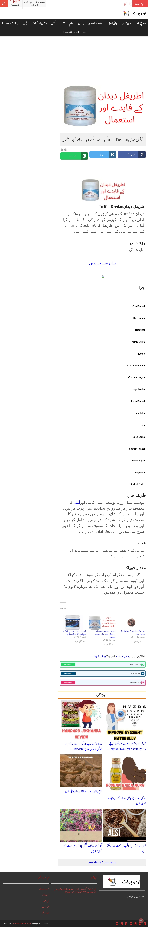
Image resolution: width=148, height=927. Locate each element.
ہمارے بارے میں (44, 888)
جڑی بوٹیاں (126, 23)
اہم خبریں (81, 889)
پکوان (25, 23)
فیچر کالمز (76, 892)
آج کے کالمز (92, 889)
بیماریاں (81, 23)
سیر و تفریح (86, 892)
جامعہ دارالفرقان (95, 23)
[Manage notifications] (141, 920)
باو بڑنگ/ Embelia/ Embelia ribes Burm (133, 632)
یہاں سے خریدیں (102, 263)
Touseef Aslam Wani (22, 924)
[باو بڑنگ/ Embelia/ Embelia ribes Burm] (131, 622)
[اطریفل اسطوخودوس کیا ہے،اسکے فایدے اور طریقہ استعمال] (102, 622)
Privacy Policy (10, 23)
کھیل (53, 23)
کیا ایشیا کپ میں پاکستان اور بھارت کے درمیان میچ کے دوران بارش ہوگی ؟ (97, 4)
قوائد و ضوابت (45, 907)
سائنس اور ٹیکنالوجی (39, 23)
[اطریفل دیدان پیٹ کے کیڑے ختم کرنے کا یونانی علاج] (73, 622)
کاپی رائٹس (46, 901)
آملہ (76, 502)
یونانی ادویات (112, 23)
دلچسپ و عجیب (62, 889)
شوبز (83, 892)
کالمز (66, 892)
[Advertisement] (74, 58)
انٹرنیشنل (86, 889)
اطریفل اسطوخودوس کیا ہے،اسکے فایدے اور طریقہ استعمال (105, 634)
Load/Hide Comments (102, 862)
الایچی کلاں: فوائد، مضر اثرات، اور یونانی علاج (83, 791)
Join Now (67, 664)
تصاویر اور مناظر (69, 889)
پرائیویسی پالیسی (45, 913)
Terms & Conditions (74, 32)
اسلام (71, 23)
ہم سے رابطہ (45, 895)
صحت (62, 23)
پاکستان (72, 892)
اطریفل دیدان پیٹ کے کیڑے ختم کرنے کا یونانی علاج (74, 632)
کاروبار (68, 892)
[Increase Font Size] (65, 150)
